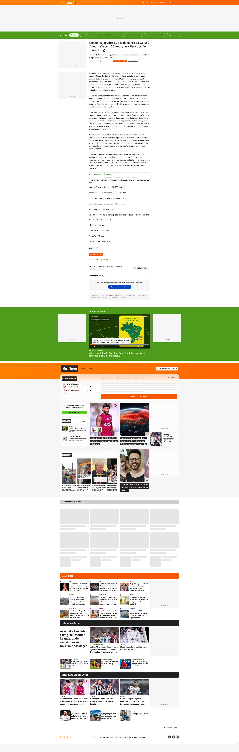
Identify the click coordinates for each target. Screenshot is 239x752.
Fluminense (74, 659)
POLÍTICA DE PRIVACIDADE (136, 737)
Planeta (71, 595)
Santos (122, 644)
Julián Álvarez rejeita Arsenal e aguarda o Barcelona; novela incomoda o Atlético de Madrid (104, 649)
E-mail (170, 2)
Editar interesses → (172, 378)
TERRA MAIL (145, 2)
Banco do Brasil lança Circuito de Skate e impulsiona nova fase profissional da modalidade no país (108, 715)
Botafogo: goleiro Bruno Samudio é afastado (139, 714)
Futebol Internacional (96, 644)
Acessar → (84, 421)
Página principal (71, 2)
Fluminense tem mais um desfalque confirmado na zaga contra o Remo (80, 663)
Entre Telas (72, 608)
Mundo (131, 581)
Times (73, 35)
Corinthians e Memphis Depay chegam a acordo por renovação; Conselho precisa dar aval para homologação (79, 715)
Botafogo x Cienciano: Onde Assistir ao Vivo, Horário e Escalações (102, 701)
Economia (132, 608)
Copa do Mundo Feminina (96, 350)
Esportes (105, 260)
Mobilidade (102, 595)
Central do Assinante (158, 2)
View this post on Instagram (100, 174)
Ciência (101, 608)
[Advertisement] (164, 664)
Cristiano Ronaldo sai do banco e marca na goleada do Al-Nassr (109, 663)
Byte (100, 581)
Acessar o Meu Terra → (87, 368)
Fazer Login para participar (119, 287)
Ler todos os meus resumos (139, 396)
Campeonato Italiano (137, 659)
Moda (70, 581)
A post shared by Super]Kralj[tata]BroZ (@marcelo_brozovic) (119, 177)
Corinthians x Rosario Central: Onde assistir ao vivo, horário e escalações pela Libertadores (74, 701)
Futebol (96, 260)
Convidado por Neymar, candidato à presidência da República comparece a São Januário (132, 701)
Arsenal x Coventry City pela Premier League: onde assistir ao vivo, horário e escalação (73, 638)
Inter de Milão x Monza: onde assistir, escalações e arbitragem (140, 663)
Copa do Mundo (116, 73)
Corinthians (74, 711)
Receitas (132, 595)
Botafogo (134, 711)
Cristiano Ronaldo (106, 659)
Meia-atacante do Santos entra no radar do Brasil (133, 648)
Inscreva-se (73, 413)
